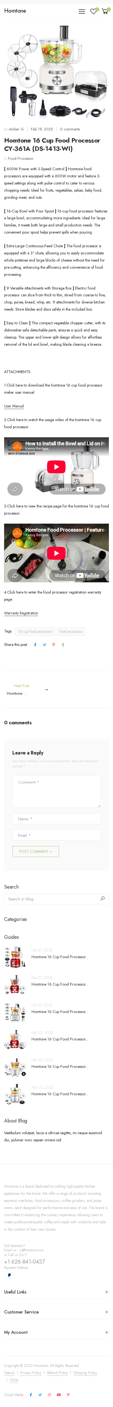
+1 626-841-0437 (24, 1259)
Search (9, 1370)
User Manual (14, 406)
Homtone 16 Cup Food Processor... (60, 954)
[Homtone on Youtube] (59, 1392)
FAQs (14, 1377)
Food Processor (20, 158)
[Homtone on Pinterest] (68, 1392)
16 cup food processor (35, 631)
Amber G (16, 129)
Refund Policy (57, 1370)
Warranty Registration (21, 613)
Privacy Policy (30, 1370)
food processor (71, 631)
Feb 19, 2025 (42, 129)
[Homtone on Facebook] (31, 1392)
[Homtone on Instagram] (49, 1392)
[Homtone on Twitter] (40, 1392)
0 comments (70, 129)
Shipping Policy (85, 1370)
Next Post (31, 689)
